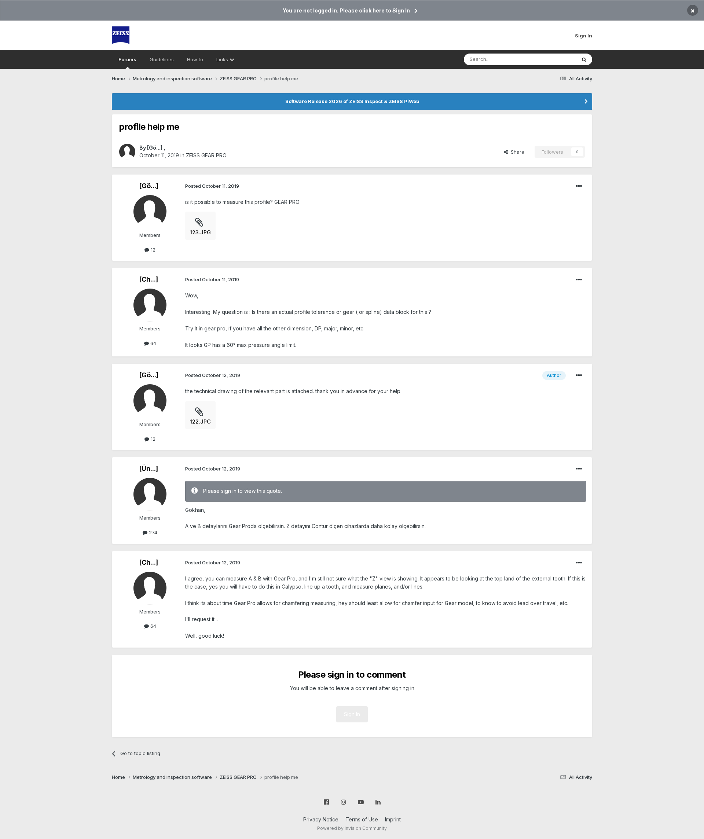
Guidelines (162, 59)
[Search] (584, 59)
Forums (127, 59)
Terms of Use (361, 819)
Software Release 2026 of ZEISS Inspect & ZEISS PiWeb (352, 101)
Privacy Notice (320, 819)
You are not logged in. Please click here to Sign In (346, 10)
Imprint (393, 819)
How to (195, 59)
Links (223, 59)
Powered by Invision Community (352, 828)
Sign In (583, 36)
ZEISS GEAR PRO (206, 155)
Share (516, 152)
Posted (212, 186)
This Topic (554, 59)
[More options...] (579, 186)
